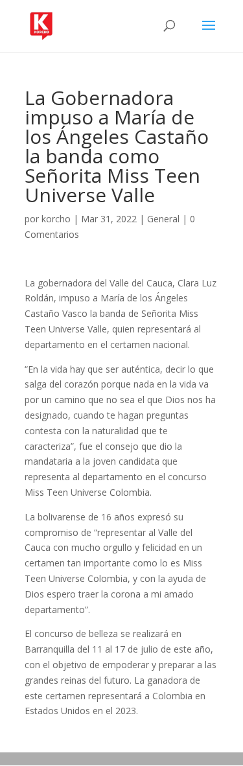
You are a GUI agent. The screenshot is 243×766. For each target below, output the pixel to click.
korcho (56, 219)
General (163, 219)
